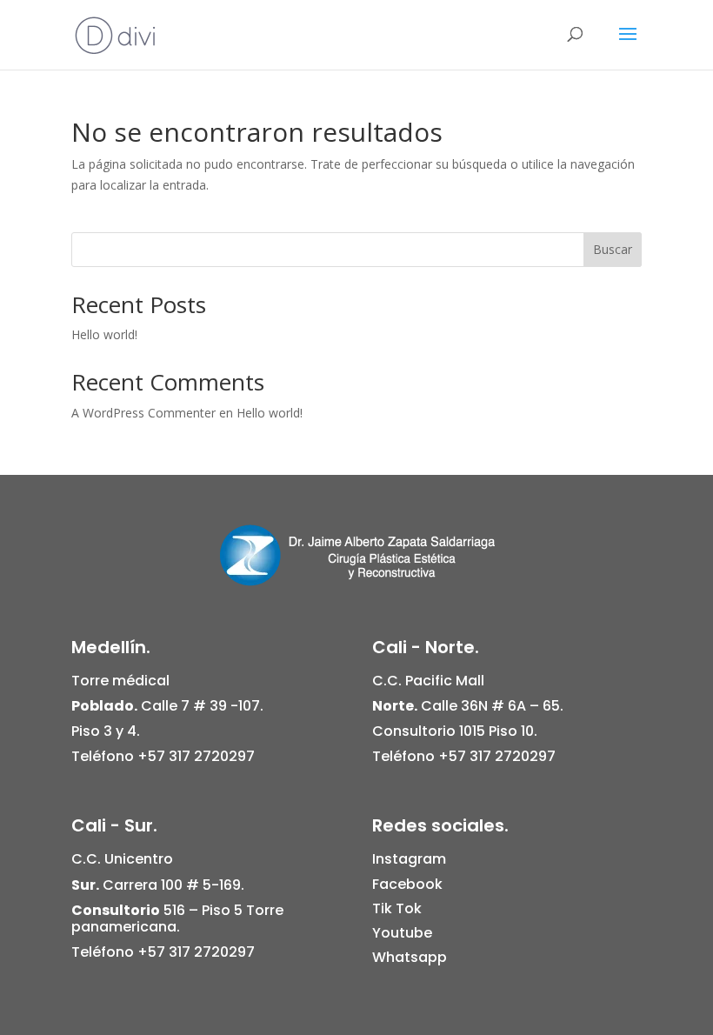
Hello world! (104, 334)
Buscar (612, 249)
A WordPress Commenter (143, 412)
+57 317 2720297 (196, 756)
